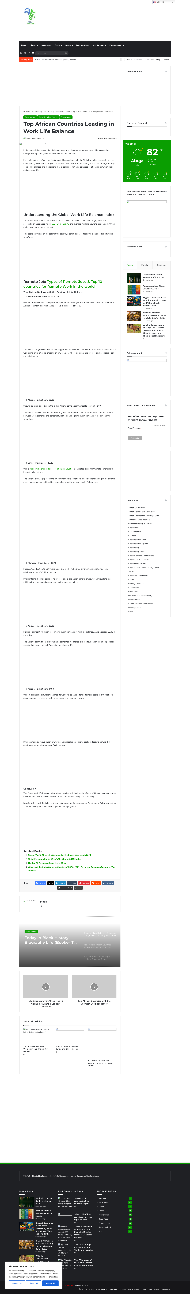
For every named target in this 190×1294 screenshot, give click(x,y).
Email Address (134, 428)
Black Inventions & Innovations (141, 556)
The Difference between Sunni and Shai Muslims (67, 1047)
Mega (39, 138)
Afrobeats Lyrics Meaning (139, 520)
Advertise (138, 60)
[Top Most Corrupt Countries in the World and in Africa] (65, 1250)
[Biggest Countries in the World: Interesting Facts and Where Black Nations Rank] (134, 301)
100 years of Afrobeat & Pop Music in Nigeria (82, 1201)
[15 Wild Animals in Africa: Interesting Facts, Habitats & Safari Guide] (134, 316)
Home (23, 45)
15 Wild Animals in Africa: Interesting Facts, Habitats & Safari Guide (61, 60)
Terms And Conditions (118, 1289)
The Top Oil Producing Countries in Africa (47, 863)
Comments (161, 265)
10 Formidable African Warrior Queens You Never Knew (100, 1063)
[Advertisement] (121, 21)
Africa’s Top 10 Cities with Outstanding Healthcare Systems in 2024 (59, 855)
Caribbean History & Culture (140, 524)
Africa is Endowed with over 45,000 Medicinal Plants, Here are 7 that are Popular (83, 1232)
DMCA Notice (133, 1289)
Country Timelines (135, 584)
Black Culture (65, 111)
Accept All (50, 1283)
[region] (33, 1275)
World (130, 612)
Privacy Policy (101, 1289)
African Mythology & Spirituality (141, 512)
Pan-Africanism (134, 532)
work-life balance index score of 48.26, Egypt (50, 469)
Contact (166, 60)
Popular (145, 265)
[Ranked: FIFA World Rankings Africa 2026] (134, 278)
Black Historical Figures (48, 117)
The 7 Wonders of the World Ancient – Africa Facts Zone (83, 1263)
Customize (16, 1283)
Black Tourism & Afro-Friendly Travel (143, 568)
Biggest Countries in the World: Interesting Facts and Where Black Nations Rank (44, 1228)
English (160, 2)
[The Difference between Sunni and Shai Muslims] (70, 1036)
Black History (37, 111)
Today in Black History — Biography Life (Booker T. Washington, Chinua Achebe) (50, 939)
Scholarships (98, 45)
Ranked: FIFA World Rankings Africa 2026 (45, 1201)
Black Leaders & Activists (138, 560)
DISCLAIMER (154, 1289)
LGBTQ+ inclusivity (60, 224)
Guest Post (149, 60)
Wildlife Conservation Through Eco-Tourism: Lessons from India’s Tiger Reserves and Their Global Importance (154, 330)
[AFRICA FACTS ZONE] (29, 16)
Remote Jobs (82, 45)
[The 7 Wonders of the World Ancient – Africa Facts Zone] (65, 1264)
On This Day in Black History (140, 596)
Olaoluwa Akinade (81, 1285)
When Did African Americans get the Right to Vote (83, 1217)
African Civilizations (136, 508)
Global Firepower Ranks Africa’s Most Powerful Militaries (54, 859)
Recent (130, 265)
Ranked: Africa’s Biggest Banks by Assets (44, 1213)
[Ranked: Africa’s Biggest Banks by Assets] (134, 289)
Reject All (34, 1283)
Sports (68, 45)
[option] (69, 941)
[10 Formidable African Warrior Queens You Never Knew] (102, 1043)
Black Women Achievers (138, 576)
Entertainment (115, 45)
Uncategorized (134, 608)
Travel (57, 45)
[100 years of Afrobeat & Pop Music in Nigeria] (65, 1204)
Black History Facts (51, 111)
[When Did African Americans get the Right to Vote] (65, 1218)
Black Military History (137, 564)
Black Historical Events (137, 540)
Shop (158, 60)
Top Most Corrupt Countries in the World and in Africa (83, 1247)
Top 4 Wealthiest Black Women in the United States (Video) (37, 1049)
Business (45, 45)
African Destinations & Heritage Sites (143, 516)
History (33, 45)
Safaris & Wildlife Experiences (140, 604)
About (129, 60)
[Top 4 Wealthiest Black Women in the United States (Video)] (37, 1036)
